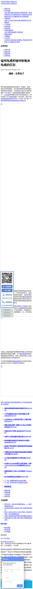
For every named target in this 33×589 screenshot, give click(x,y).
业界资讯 (7, 55)
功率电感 (17, 93)
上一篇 (15, 480)
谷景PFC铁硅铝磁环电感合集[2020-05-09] (17, 436)
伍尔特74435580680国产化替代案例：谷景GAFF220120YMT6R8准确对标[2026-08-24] (18, 465)
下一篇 (15, 482)
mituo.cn (27, 579)
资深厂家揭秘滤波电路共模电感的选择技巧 (18, 516)
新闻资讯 (7, 53)
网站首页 (7, 8)
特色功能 (4, 523)
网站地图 (7, 527)
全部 (5, 12)
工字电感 (7, 95)
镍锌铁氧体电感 (16, 361)
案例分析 (7, 490)
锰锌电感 (12, 96)
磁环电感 (26, 297)
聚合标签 (7, 529)
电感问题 (7, 492)
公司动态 (7, 494)
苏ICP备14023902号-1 (7, 541)
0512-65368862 (5, 538)
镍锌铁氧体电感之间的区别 (17, 100)
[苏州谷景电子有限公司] (16, 3)
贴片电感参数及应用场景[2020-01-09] (16, 476)
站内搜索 (7, 531)
